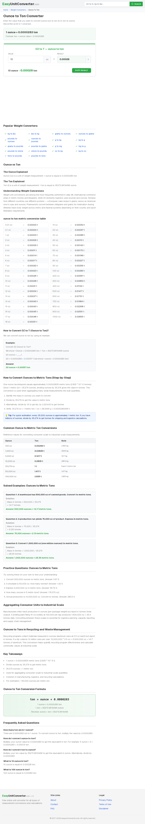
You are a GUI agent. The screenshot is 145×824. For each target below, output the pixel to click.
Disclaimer (103, 808)
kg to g (82, 140)
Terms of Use (105, 804)
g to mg (58, 146)
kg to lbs (12, 133)
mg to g (82, 146)
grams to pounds (15, 146)
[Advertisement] (49, 100)
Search (137, 4)
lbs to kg (35, 133)
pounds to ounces (12, 140)
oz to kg (59, 151)
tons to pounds (15, 156)
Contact (54, 804)
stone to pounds (39, 151)
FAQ (52, 808)
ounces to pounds (36, 140)
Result (60, 54)
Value (10, 54)
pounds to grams (39, 146)
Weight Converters (18, 10)
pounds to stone (15, 151)
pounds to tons (38, 156)
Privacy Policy (105, 800)
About (53, 800)
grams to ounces (63, 133)
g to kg (58, 140)
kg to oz (82, 151)
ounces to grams (86, 133)
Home (5, 10)
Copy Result (81, 70)
